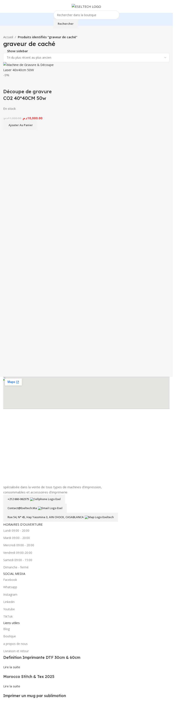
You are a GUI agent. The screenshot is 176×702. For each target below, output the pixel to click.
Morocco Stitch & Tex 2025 (28, 676)
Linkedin (9, 602)
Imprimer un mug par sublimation (34, 695)
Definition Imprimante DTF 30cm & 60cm (41, 657)
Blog (6, 629)
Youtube (9, 609)
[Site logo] (86, 6)
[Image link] (85, 447)
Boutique (9, 636)
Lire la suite (11, 667)
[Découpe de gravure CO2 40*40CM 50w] (30, 67)
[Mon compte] (168, 6)
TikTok (8, 616)
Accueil (8, 37)
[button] (20, 125)
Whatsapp (10, 587)
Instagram (10, 594)
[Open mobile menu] (5, 6)
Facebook (10, 580)
